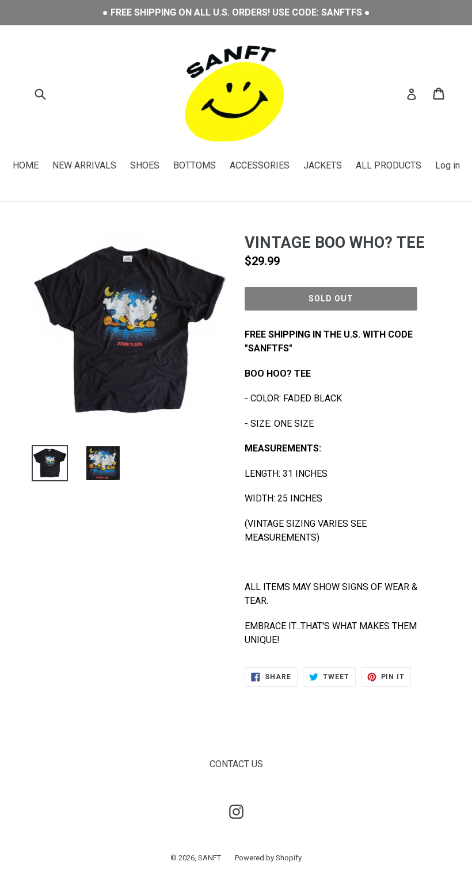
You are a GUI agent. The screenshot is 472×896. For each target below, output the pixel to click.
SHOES (144, 165)
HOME (26, 165)
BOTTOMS (194, 165)
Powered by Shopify (268, 857)
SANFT (209, 857)
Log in (447, 165)
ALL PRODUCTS (388, 165)
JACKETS (322, 165)
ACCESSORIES (260, 165)
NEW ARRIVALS (84, 165)
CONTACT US (236, 764)
